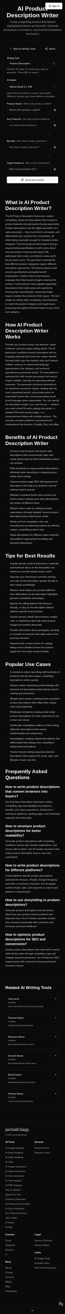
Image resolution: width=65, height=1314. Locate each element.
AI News (9, 1222)
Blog (7, 1286)
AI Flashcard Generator (17, 1204)
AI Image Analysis (14, 1148)
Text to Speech (13, 1190)
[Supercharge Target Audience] (55, 169)
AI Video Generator (15, 1171)
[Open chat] (61, 1304)
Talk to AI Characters (45, 1267)
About (8, 1267)
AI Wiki (8, 1227)
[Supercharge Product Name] (55, 110)
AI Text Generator (14, 1176)
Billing (8, 1281)
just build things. (19, 1135)
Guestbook (11, 1291)
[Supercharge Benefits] (55, 147)
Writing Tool (13, 58)
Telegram (10, 1245)
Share (52, 48)
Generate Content (34, 180)
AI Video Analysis (14, 1157)
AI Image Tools (42, 1258)
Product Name (14, 104)
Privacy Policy (41, 1245)
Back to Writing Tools (25, 48)
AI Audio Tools (41, 1263)
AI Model (11, 80)
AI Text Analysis (13, 1180)
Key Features (14, 119)
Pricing (8, 1272)
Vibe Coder (11, 1217)
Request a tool (42, 1152)
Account (9, 1277)
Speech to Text (13, 1194)
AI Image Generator (15, 1166)
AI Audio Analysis (14, 1152)
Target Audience (15, 163)
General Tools (41, 1148)
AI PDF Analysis (13, 1185)
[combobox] (32, 86)
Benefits (11, 141)
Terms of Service (43, 1240)
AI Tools (10, 1142)
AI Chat (9, 1162)
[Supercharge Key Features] (55, 125)
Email (8, 1240)
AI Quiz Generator (14, 1208)
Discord (9, 1249)
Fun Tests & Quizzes (16, 1213)
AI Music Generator (15, 1199)
